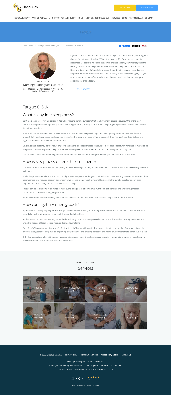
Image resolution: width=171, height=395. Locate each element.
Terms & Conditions (89, 354)
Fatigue (80, 45)
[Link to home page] (22, 7)
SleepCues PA (28, 45)
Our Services (68, 45)
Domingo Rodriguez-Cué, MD (48, 45)
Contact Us (126, 354)
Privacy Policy (71, 354)
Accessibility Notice (109, 354)
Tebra (97, 385)
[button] (84, 89)
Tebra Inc (58, 355)
